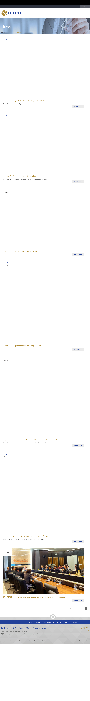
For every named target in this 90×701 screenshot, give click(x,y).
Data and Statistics (49, 622)
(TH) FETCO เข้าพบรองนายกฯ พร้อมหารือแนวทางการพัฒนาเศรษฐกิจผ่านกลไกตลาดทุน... (34, 597)
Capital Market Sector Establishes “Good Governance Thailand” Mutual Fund (33, 440)
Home (5, 32)
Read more (78, 106)
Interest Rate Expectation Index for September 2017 (23, 101)
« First (69, 609)
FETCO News (17, 32)
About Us (38, 622)
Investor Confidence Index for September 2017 (21, 176)
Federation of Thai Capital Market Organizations (12, 13)
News (10, 32)
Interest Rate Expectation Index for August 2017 (22, 345)
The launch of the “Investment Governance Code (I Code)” (26, 536)
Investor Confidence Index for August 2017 (20, 251)
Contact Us (74, 622)
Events (59, 622)
